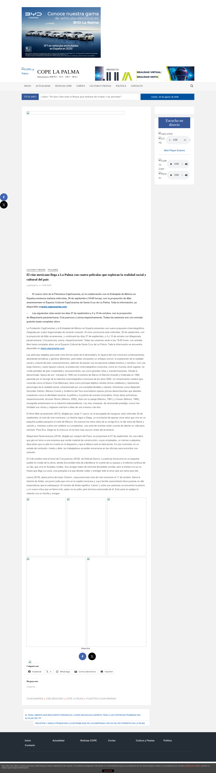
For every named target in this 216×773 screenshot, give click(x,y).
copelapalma (32, 285)
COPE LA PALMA (74, 709)
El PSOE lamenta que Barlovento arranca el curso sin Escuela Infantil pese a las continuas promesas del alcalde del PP (83, 728)
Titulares (53, 269)
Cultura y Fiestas (100, 86)
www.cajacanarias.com (53, 348)
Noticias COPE (63, 86)
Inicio (27, 86)
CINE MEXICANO (54, 709)
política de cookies (193, 766)
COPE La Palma (58, 72)
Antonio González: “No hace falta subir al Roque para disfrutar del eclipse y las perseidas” (75, 96)
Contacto (137, 86)
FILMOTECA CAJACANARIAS (101, 709)
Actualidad (43, 86)
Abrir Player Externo (174, 150)
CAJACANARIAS (35, 709)
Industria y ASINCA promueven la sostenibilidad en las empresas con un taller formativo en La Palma (90, 734)
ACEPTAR (108, 771)
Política (121, 86)
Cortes (81, 86)
